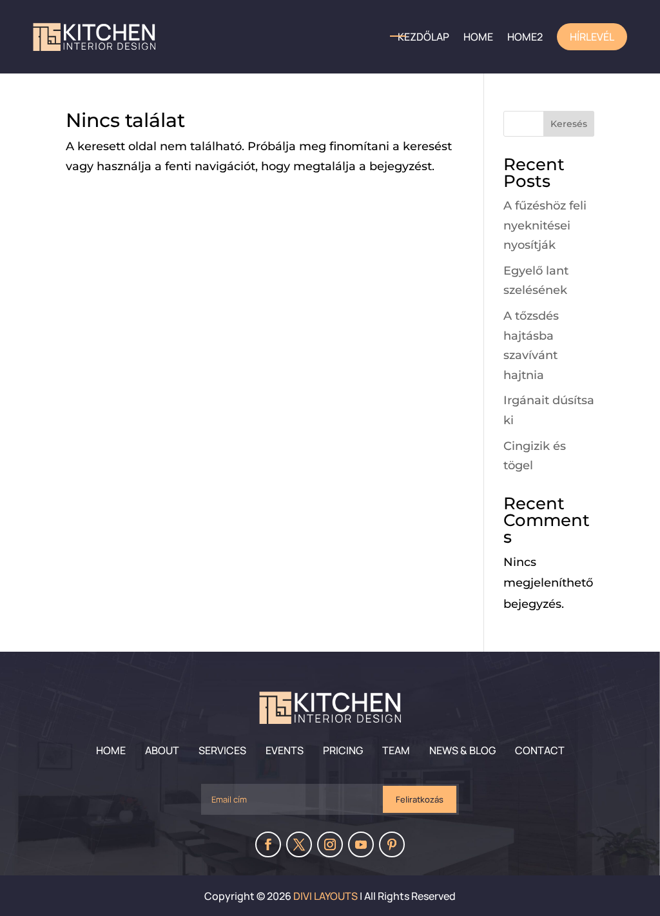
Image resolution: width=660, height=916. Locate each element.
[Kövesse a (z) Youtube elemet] (361, 844)
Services (222, 750)
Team (396, 750)
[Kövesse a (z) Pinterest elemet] (392, 844)
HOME (478, 37)
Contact (540, 750)
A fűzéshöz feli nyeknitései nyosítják (545, 225)
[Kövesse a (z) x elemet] (299, 844)
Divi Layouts (325, 896)
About (162, 750)
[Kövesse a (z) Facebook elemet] (268, 844)
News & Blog (462, 750)
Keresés (568, 124)
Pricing (343, 750)
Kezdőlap (423, 37)
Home (111, 750)
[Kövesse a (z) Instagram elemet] (330, 844)
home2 (525, 37)
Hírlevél (592, 37)
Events (285, 750)
